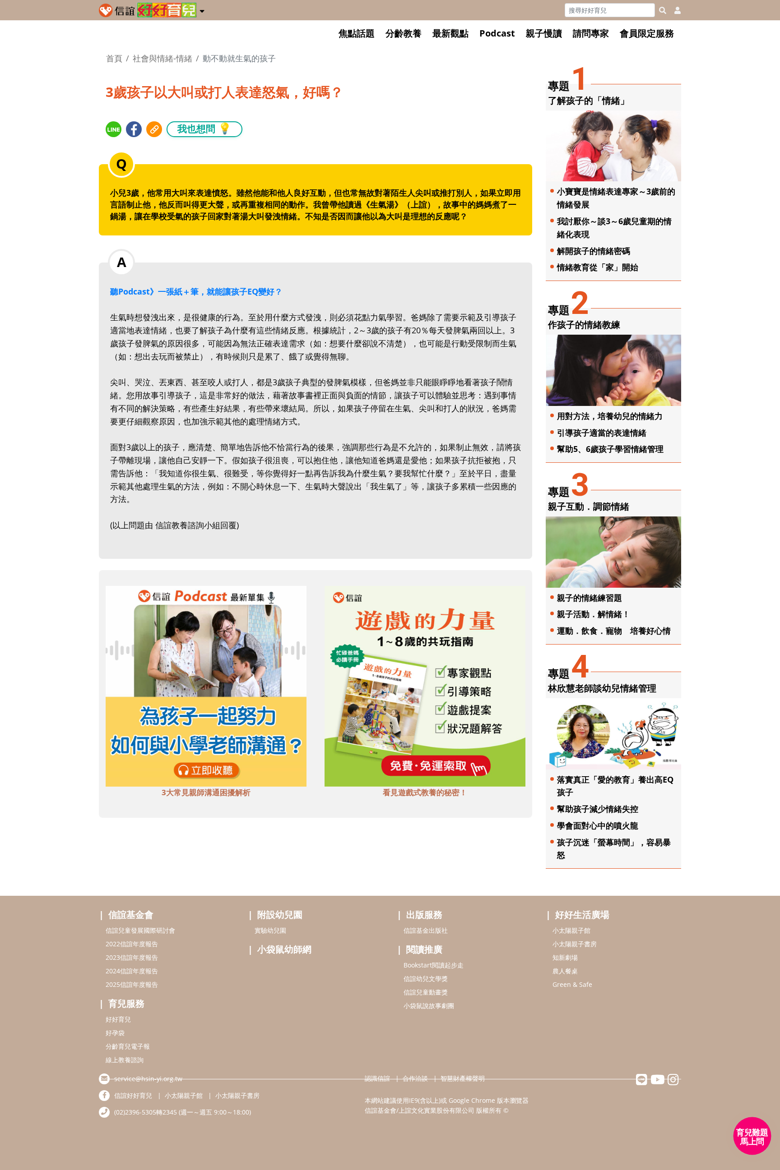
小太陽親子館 (571, 930)
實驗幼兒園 (270, 930)
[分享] (113, 129)
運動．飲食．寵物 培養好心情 (614, 630)
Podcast (497, 33)
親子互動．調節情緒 (588, 506)
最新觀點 (450, 33)
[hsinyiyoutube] (657, 1082)
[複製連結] (154, 129)
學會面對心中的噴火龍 (597, 825)
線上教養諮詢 (125, 1059)
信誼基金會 (130, 914)
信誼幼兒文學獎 (426, 978)
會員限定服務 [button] (647, 33)
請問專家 (591, 33)
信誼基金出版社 (426, 930)
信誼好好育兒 (133, 1095)
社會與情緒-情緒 (162, 58)
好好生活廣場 (582, 914)
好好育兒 (118, 1019)
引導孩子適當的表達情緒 (601, 432)
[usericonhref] (674, 10)
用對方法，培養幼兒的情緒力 (610, 415)
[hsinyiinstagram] (673, 1082)
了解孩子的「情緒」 (588, 100)
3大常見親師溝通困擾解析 (206, 792)
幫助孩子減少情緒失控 (597, 808)
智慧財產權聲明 (463, 1078)
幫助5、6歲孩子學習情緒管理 (610, 448)
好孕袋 (115, 1032)
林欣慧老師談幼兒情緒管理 (602, 688)
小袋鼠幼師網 (284, 949)
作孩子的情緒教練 (584, 324)
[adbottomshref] (206, 685)
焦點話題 (357, 33)
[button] (202, 9)
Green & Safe (572, 984)
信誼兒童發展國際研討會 (140, 930)
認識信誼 (377, 1078)
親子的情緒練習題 (589, 597)
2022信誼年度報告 (132, 944)
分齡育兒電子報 (128, 1046)
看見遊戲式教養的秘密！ (425, 792)
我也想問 (204, 128)
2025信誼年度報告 (132, 984)
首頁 (114, 58)
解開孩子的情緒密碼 (593, 250)
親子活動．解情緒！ (593, 613)
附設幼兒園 (279, 914)
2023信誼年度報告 (132, 957)
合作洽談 (415, 1078)
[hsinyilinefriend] (642, 1082)
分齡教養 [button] (403, 33)
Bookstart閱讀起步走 (434, 965)
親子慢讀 (544, 33)
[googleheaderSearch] (663, 10)
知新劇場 (565, 957)
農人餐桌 (565, 971)
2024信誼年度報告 (132, 971)
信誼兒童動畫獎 (426, 992)
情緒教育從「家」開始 (597, 267)
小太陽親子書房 (574, 944)
